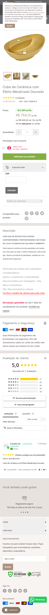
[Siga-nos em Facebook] (5, 591)
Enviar (8, 567)
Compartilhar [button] (11, 470)
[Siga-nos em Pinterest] (15, 591)
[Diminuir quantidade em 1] (19, 132)
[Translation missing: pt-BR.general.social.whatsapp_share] (26, 213)
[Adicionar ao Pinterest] (37, 213)
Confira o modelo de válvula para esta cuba (24, 293)
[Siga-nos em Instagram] (10, 591)
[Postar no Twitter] (42, 213)
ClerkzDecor (9, 101)
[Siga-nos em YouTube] (20, 591)
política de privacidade (36, 12)
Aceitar (10, 26)
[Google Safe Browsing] (34, 573)
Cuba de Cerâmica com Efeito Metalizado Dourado (23, 463)
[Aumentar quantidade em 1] (36, 132)
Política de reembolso (16, 201)
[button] (40, 470)
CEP (7, 173)
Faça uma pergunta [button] (25, 404)
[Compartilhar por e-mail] (26, 218)
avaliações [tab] (8, 413)
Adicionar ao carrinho (24, 156)
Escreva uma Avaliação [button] (26, 398)
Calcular (11, 190)
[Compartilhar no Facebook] (32, 213)
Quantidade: (8, 132)
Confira (33, 306)
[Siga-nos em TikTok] (25, 591)
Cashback (13, 610)
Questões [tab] (26, 413)
